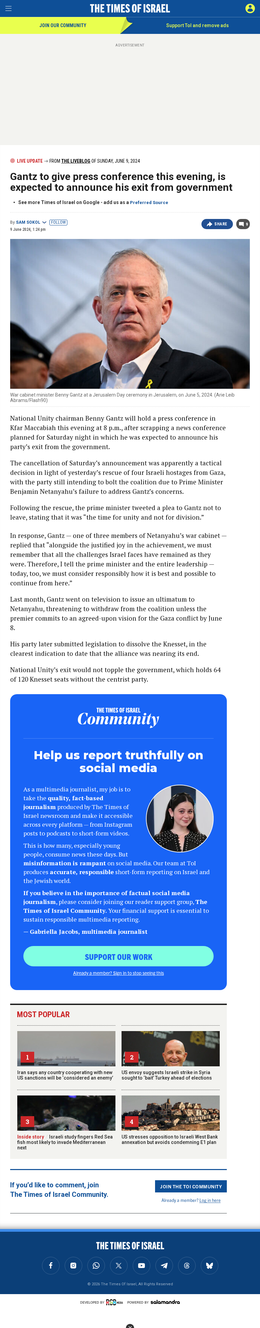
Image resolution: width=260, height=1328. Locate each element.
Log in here (210, 1200)
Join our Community (62, 25)
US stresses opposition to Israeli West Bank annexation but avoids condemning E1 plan (170, 1139)
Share (221, 224)
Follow (58, 222)
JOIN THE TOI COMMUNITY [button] (191, 1186)
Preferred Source (149, 202)
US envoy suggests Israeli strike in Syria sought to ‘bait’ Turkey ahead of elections (167, 1075)
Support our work (118, 956)
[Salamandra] (165, 1302)
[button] (250, 8)
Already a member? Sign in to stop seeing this (118, 973)
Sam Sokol (28, 222)
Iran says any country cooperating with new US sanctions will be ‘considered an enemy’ (65, 1075)
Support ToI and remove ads (197, 25)
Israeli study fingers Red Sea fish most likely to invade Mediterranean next (65, 1142)
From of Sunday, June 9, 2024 (94, 161)
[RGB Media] (115, 1302)
